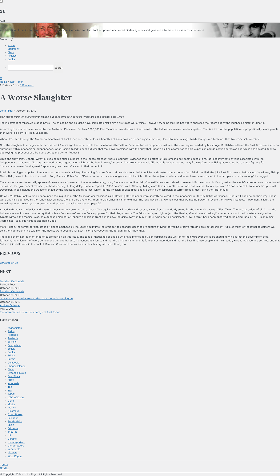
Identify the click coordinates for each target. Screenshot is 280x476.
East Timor (16, 81)
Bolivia (11, 348)
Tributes (12, 431)
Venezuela (14, 448)
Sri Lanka (13, 428)
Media (11, 404)
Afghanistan (15, 327)
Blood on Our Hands (12, 281)
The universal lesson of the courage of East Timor (30, 312)
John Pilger (6, 110)
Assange (13, 334)
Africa (11, 331)
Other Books (15, 414)
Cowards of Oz (9, 262)
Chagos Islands (17, 365)
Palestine (13, 417)
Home (3, 81)
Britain (11, 355)
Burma (11, 358)
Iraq (10, 390)
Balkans (12, 341)
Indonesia (13, 383)
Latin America (16, 397)
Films (11, 379)
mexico (12, 407)
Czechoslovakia (17, 372)
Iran (10, 386)
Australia (13, 338)
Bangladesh (14, 345)
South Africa (15, 421)
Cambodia (13, 362)
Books (11, 352)
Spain (11, 424)
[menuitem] (11, 45)
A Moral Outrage (10, 305)
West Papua (15, 456)
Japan (11, 393)
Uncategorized (16, 442)
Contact (4, 464)
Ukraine (12, 438)
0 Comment (27, 85)
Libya (11, 400)
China (11, 369)
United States (16, 445)
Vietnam (12, 452)
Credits (4, 468)
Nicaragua (13, 410)
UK (9, 435)
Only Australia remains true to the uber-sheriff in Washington (36, 298)
